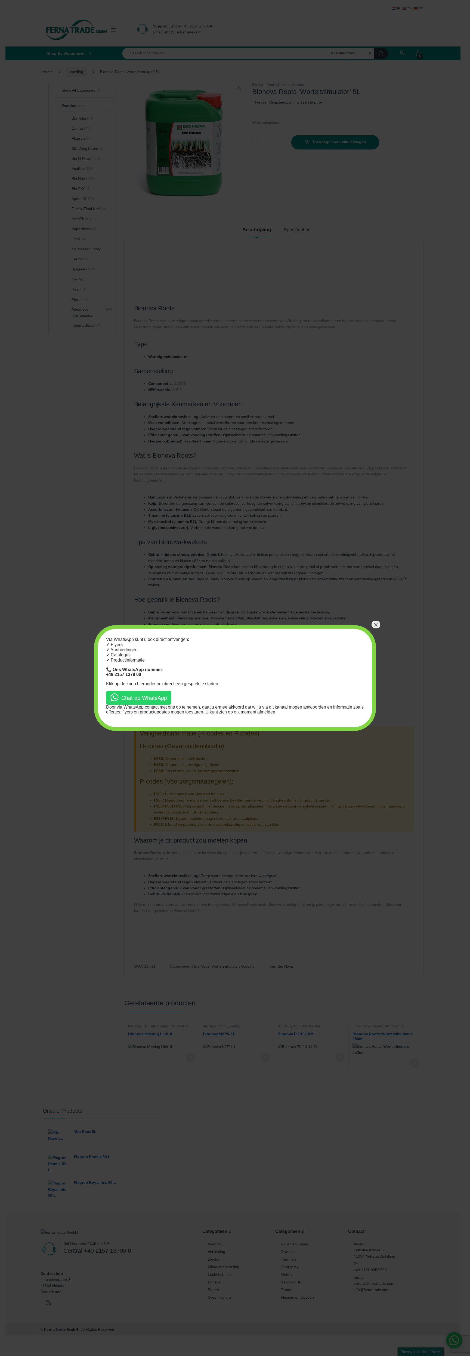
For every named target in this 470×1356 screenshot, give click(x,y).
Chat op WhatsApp (144, 698)
